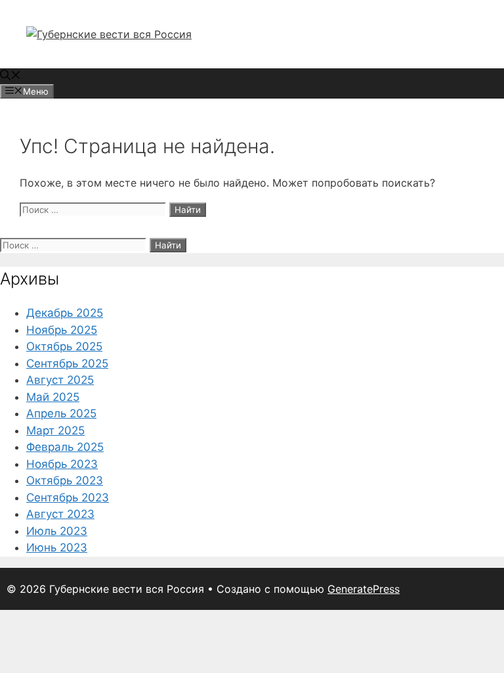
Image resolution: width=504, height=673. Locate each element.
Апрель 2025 (61, 413)
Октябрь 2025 (64, 346)
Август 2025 (60, 379)
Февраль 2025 (65, 446)
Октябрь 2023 (64, 480)
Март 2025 (55, 430)
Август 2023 (60, 514)
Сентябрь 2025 (67, 363)
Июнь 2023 (56, 547)
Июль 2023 (56, 531)
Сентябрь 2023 (67, 497)
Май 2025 (52, 397)
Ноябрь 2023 (62, 464)
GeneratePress (363, 588)
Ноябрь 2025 (61, 329)
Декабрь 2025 (64, 312)
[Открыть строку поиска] (10, 76)
